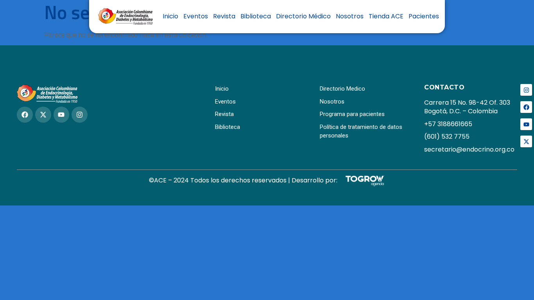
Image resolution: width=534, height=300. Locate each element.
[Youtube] (526, 124)
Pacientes (424, 16)
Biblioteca (255, 16)
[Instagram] (526, 90)
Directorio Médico (303, 16)
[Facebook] (526, 107)
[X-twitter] (526, 141)
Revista (224, 16)
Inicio (170, 16)
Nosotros (350, 16)
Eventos (195, 16)
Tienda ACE (386, 16)
